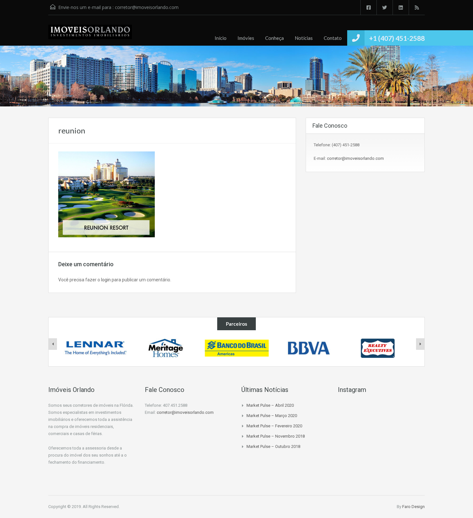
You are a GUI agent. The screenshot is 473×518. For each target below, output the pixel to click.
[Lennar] (95, 348)
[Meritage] (166, 348)
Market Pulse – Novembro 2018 (275, 436)
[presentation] (53, 344)
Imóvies (245, 38)
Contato (333, 38)
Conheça (274, 38)
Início (221, 38)
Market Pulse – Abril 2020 (270, 405)
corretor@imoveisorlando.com (147, 7)
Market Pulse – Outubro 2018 (273, 446)
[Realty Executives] (378, 348)
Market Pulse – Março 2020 (271, 415)
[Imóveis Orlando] (90, 35)
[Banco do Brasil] (237, 348)
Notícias (304, 38)
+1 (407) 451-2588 (397, 38)
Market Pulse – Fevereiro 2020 (274, 425)
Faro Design (413, 506)
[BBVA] (307, 348)
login (106, 279)
